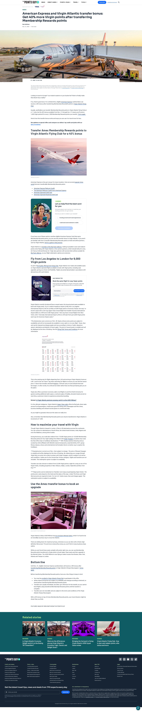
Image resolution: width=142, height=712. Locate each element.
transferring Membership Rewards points (43, 568)
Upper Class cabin (62, 404)
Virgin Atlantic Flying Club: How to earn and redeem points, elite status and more (108, 643)
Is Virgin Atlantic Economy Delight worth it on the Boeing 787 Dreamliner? (32, 643)
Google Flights (53, 666)
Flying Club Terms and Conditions (67, 329)
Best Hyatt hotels (53, 676)
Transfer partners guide (32, 666)
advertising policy (66, 87)
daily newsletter (36, 124)
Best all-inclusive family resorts (57, 674)
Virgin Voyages (68, 438)
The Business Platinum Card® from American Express (50, 190)
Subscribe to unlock (79, 290)
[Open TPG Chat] (138, 708)
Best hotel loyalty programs (33, 676)
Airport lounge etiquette (55, 678)
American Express (66, 102)
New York (74, 670)
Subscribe (102, 2)
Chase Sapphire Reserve (10, 668)
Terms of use (120, 670)
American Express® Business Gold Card (46, 194)
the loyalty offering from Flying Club (47, 266)
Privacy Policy (79, 295)
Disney (73, 678)
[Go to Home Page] (30, 2)
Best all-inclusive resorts (55, 672)
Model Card (119, 676)
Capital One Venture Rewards (11, 666)
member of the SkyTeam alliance (52, 247)
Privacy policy (120, 668)
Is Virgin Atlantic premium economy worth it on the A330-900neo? (56, 400)
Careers (96, 670)
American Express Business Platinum (13, 678)
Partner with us (98, 680)
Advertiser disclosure (112, 2)
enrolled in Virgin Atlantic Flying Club (52, 578)
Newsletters (97, 676)
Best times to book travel (55, 670)
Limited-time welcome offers (11, 680)
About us (97, 666)
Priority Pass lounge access (33, 672)
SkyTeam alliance (36, 253)
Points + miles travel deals (33, 670)
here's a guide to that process (53, 242)
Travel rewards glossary (55, 682)
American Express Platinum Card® (44, 188)
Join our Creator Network (100, 678)
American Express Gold (10, 672)
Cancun (74, 676)
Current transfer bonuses (32, 668)
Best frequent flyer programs (33, 674)
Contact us (97, 672)
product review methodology (77, 87)
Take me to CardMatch (64, 228)
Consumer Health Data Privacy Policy (125, 674)
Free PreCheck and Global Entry (57, 680)
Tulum (73, 674)
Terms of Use (56, 295)
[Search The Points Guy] (119, 2)
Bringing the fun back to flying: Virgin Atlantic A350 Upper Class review (83, 643)
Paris (73, 672)
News (24, 9)
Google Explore (53, 668)
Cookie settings (120, 672)
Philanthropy (97, 668)
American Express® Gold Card (43, 192)
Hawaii (73, 666)
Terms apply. (82, 114)
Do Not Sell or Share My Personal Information (127, 666)
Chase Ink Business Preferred (11, 676)
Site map (97, 674)
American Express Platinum (11, 670)
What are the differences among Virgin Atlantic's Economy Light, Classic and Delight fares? (57, 644)
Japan (73, 668)
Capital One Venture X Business (12, 674)
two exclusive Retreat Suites (63, 535)
